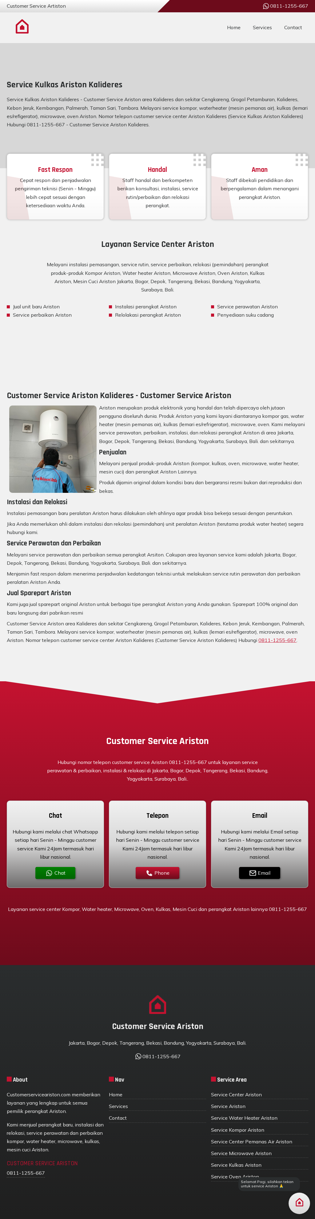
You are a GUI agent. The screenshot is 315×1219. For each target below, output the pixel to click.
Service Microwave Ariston (241, 1153)
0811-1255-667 (277, 640)
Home (234, 27)
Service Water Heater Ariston (244, 1118)
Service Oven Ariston (235, 1176)
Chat (60, 873)
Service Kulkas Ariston (236, 1165)
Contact (293, 27)
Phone (161, 873)
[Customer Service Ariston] (22, 28)
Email (264, 873)
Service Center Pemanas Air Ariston (251, 1141)
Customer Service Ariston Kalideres (109, 124)
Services (262, 27)
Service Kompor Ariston (237, 1130)
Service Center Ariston (236, 1094)
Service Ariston (228, 1106)
